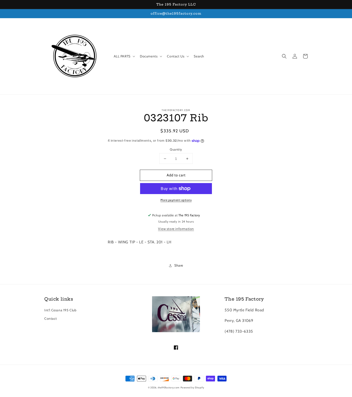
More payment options (176, 200)
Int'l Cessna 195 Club (60, 310)
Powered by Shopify (192, 387)
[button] (284, 56)
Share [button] (178, 265)
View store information (176, 229)
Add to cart (176, 175)
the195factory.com (169, 387)
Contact (50, 318)
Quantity (176, 149)
